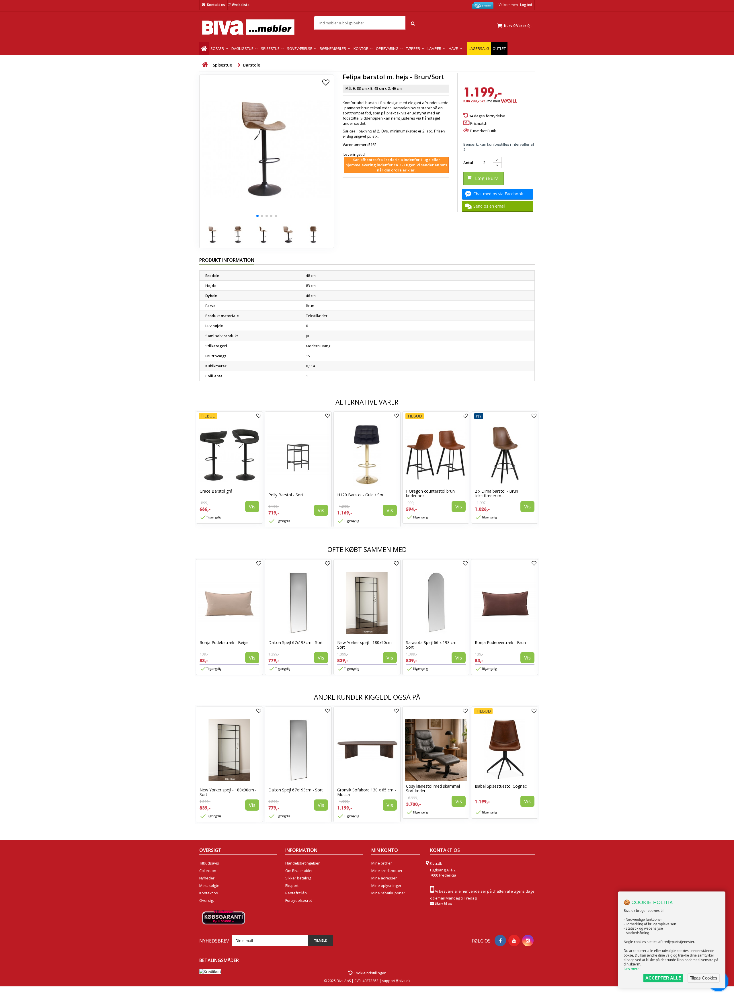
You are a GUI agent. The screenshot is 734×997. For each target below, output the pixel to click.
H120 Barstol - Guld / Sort (361, 494)
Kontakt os (216, 4)
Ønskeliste (240, 4)
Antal (468, 162)
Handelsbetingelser (302, 863)
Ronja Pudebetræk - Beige (224, 642)
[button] (257, 216)
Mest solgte (209, 885)
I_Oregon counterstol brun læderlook (430, 493)
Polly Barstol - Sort (285, 494)
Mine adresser (384, 878)
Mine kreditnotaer (387, 870)
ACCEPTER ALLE (663, 977)
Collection (207, 870)
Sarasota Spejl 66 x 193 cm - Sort (432, 645)
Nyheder (206, 878)
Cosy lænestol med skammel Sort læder (433, 788)
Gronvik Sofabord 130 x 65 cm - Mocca (366, 792)
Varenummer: (355, 144)
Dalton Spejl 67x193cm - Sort (295, 642)
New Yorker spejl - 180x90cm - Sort (365, 645)
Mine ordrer (381, 863)
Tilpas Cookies (703, 977)
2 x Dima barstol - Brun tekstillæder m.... (496, 493)
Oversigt (206, 900)
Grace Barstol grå (216, 491)
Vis (252, 506)
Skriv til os (443, 903)
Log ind (526, 4)
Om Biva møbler (299, 870)
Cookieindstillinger (369, 972)
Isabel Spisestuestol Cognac (501, 786)
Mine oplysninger (386, 885)
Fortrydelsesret (298, 900)
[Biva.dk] (252, 27)
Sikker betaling (298, 878)
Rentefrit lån (296, 892)
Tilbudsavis (209, 863)
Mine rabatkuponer (388, 892)
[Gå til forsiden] (205, 64)
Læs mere (631, 968)
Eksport (291, 885)
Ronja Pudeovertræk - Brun (500, 642)
